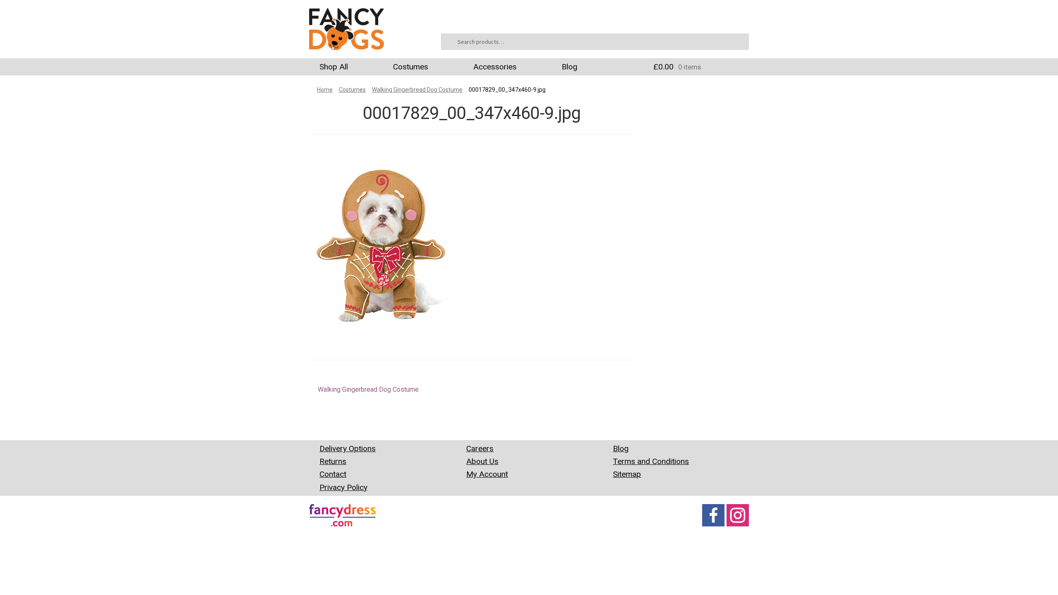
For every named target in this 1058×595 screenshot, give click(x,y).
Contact (332, 474)
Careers (479, 448)
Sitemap (627, 474)
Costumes (410, 66)
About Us (482, 461)
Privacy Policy (343, 487)
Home (325, 89)
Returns (332, 461)
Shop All (333, 66)
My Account (487, 474)
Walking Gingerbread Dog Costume (417, 89)
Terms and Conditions (651, 461)
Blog (569, 66)
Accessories (495, 66)
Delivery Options (347, 448)
